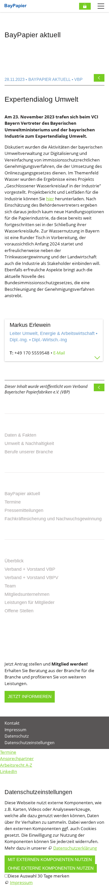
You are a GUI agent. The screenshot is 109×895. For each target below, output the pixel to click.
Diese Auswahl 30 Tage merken (38, 876)
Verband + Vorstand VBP (30, 569)
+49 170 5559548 (31, 353)
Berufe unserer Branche (29, 451)
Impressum (15, 729)
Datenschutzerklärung (75, 848)
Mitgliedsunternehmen (27, 594)
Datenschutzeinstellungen (30, 742)
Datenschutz (17, 736)
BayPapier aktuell (22, 493)
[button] (5, 647)
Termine (13, 502)
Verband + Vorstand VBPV (31, 577)
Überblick (14, 560)
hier (50, 199)
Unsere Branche (26, 426)
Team (10, 585)
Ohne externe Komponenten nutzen (51, 868)
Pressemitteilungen (24, 510)
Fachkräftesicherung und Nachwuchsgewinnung (53, 518)
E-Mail (59, 353)
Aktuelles (18, 485)
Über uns (16, 552)
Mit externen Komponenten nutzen (50, 859)
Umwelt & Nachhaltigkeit (29, 443)
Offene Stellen (19, 610)
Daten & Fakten (20, 435)
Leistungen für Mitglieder (30, 602)
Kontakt (15, 626)
